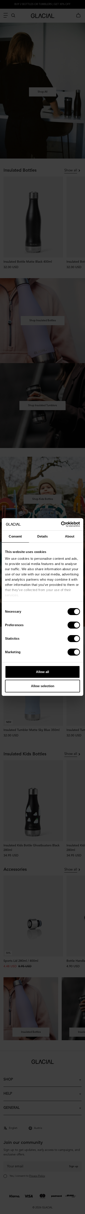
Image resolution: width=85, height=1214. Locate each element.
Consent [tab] (15, 536)
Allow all (42, 672)
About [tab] (70, 536)
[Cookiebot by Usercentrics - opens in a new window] (61, 524)
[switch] (74, 625)
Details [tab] (42, 536)
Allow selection (42, 686)
